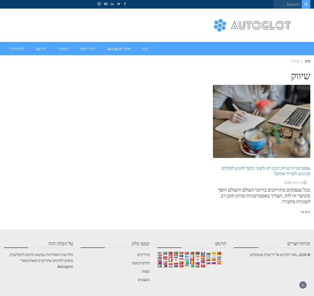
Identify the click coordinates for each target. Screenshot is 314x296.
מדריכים (143, 254)
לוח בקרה (17, 48)
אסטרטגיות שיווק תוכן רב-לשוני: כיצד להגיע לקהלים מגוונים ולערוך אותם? (266, 170)
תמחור (63, 48)
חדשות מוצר (140, 262)
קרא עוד (305, 212)
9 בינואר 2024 (293, 182)
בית (145, 48)
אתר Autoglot (119, 48)
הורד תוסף (87, 48)
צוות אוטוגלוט (260, 254)
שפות (146, 271)
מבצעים (144, 279)
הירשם (41, 48)
